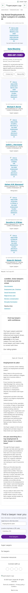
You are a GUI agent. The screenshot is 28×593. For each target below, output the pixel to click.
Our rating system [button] (10, 349)
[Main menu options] (3, 5)
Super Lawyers (6, 545)
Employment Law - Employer (12, 289)
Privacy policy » (20, 584)
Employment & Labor (14, 9)
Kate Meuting (14, 48)
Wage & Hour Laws (9, 295)
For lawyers (5, 551)
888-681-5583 (15, 55)
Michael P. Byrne (14, 106)
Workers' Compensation (11, 299)
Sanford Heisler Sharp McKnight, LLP (13, 51)
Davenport (7, 308)
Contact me (9, 74)
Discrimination (8, 286)
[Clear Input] (24, 524)
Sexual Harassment (10, 292)
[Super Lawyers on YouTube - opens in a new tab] (16, 569)
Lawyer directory (4, 9)
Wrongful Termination (10, 302)
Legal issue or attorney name (9, 521)
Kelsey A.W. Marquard (14, 184)
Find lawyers (13, 537)
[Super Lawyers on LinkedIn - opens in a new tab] (20, 569)
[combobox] (13, 524)
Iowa (22, 9)
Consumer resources (8, 557)
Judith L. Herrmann (14, 144)
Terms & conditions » (9, 584)
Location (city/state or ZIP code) (10, 528)
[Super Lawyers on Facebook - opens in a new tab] (7, 569)
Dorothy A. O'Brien (14, 222)
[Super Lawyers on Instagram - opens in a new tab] (11, 569)
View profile (20, 74)
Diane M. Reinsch (14, 260)
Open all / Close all (17, 358)
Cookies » (14, 586)
